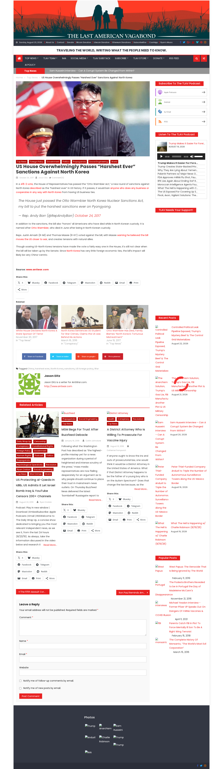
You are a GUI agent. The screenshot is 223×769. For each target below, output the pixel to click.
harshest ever (42, 368)
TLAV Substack (101, 58)
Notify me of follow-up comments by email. (48, 680)
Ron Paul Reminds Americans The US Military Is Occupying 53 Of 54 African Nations (134, 592)
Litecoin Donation (102, 42)
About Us (50, 42)
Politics (66, 161)
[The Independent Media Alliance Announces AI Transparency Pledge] (88, 752)
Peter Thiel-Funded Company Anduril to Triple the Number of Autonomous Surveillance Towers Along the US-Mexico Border (189, 475)
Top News (30, 58)
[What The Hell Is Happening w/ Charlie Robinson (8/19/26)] (105, 739)
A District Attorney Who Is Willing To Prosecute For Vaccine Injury (126, 434)
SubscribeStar (140, 42)
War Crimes (36, 474)
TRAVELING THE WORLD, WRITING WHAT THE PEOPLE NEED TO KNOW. (111, 50)
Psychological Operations (30, 464)
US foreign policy (84, 368)
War (96, 368)
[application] (181, 156)
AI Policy (30, 64)
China (31, 368)
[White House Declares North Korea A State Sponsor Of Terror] (37, 317)
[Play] (161, 156)
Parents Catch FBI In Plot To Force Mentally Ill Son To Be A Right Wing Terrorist (185, 627)
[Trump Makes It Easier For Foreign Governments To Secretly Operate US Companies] (118, 737)
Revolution (51, 464)
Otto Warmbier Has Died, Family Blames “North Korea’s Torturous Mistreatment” (124, 334)
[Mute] (191, 156)
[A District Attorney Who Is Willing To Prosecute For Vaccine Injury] (128, 413)
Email (23, 654)
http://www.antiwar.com (58, 386)
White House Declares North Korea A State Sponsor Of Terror (36, 332)
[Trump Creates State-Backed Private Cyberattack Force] (118, 744)
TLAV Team (49, 58)
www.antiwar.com (37, 269)
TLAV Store (139, 58)
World (114, 161)
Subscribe (120, 58)
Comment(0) (58, 177)
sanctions (69, 368)
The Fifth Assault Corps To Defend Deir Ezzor (34, 591)
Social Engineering (98, 161)
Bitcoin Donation (83, 42)
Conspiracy (23, 446)
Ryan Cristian (24, 469)
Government (53, 161)
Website (24, 667)
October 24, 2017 (88, 215)
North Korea (57, 368)
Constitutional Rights (42, 446)
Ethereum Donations (121, 42)
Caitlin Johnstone (93, 440)
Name (23, 641)
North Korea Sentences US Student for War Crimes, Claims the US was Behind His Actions (81, 334)
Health (111, 419)
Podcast (39, 455)
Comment (26, 617)
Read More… (50, 545)
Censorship (40, 441)
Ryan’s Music (166, 42)
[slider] (199, 156)
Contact (60, 42)
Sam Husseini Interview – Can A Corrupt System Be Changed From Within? (92, 70)
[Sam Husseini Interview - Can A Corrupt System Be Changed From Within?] (119, 727)
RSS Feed (174, 58)
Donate (70, 42)
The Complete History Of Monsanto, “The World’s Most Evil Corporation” (187, 643)
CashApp (153, 42)
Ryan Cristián (46, 502)
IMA (64, 58)
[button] (196, 58)
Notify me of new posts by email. (42, 688)
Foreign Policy (36, 161)
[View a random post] (204, 58)
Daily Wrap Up (24, 441)
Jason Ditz (43, 177)
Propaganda (79, 161)
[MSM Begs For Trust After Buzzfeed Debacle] (83, 413)
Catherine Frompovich (116, 450)
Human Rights (24, 455)
